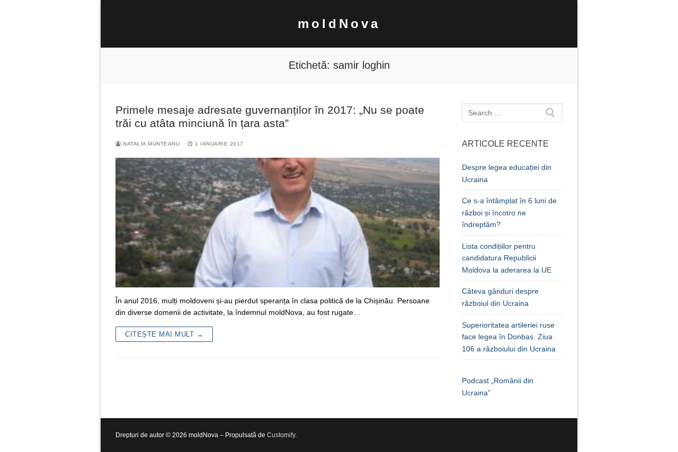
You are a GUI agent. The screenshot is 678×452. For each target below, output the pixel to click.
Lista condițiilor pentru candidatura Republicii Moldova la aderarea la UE (506, 258)
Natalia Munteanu (150, 144)
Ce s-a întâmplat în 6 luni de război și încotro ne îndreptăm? (509, 212)
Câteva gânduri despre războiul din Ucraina (500, 297)
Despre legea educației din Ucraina (506, 173)
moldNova (339, 23)
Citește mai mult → (164, 334)
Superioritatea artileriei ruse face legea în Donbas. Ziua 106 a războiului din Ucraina (509, 337)
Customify (281, 435)
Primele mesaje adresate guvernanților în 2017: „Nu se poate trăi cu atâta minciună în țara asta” (269, 117)
